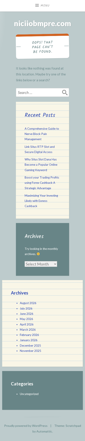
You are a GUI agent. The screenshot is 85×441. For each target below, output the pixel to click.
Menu (45, 5)
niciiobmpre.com (42, 23)
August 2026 (28, 303)
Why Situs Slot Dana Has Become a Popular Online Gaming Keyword (41, 165)
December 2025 (30, 345)
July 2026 (26, 308)
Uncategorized (29, 394)
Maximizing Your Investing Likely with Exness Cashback (41, 201)
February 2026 (29, 335)
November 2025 (30, 350)
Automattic (44, 431)
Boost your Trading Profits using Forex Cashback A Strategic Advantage (42, 183)
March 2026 (28, 329)
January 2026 (28, 340)
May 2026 (26, 319)
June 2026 (26, 313)
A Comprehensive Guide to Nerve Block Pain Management (42, 134)
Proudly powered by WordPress (26, 425)
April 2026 (27, 324)
